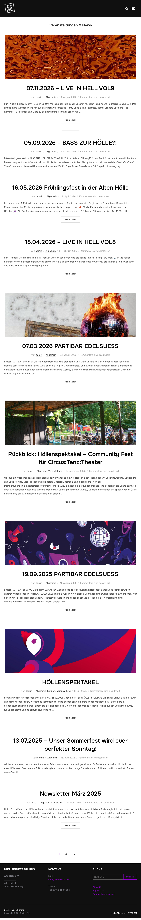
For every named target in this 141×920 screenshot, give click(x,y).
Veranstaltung (55, 471)
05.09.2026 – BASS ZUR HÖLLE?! (70, 142)
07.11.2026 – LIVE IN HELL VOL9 (70, 88)
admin (39, 97)
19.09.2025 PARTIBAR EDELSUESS (70, 574)
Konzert (51, 691)
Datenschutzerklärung (104, 894)
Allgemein (51, 97)
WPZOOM (132, 913)
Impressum (98, 890)
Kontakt (97, 886)
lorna (33, 802)
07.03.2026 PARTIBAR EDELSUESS (70, 346)
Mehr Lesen (72, 120)
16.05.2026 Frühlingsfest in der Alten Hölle (70, 187)
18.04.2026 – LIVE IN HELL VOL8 (70, 242)
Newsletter (56, 802)
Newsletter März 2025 (70, 793)
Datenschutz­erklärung (14, 910)
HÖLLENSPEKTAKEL (70, 682)
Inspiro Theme (116, 913)
